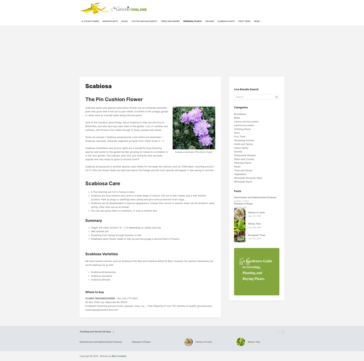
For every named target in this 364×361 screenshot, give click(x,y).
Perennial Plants (242, 162)
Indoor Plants (241, 147)
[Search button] (276, 97)
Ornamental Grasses (245, 155)
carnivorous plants (244, 125)
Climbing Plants (242, 129)
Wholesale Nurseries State (248, 178)
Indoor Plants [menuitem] (110, 21)
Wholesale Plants (243, 181)
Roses (237, 166)
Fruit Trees (239, 136)
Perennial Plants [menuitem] (192, 21)
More (257, 21)
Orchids (238, 151)
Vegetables (240, 174)
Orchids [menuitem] (209, 21)
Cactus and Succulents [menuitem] (144, 21)
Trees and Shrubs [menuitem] (170, 21)
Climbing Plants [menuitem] (226, 21)
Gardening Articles (244, 140)
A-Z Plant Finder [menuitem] (90, 21)
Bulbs (237, 117)
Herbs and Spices (243, 144)
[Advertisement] (182, 47)
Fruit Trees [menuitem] (244, 21)
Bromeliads (240, 114)
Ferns (237, 132)
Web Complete (119, 356)
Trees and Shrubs (243, 170)
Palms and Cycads (244, 159)
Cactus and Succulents (246, 121)
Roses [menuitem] (124, 21)
